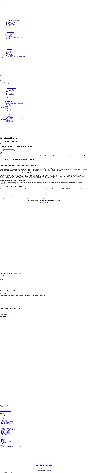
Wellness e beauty (5, 119)
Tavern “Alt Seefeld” (6, 432)
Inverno (6, 108)
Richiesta (1, 80)
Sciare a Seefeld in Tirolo (12, 109)
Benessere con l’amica (11, 95)
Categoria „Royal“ (8, 101)
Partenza (1, 150)
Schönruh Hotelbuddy (11, 88)
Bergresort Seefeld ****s (7, 419)
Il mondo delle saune (9, 121)
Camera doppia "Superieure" (44, 465)
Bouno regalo (14, 153)
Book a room (2, 153)
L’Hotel (3, 82)
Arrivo (1, 148)
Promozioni (7, 106)
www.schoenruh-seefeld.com (5, 411)
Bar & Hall (9, 84)
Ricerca (1, 152)
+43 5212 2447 (3, 407)
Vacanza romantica (10, 93)
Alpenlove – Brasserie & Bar (7, 428)
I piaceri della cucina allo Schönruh (13, 85)
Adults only (7, 92)
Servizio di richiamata (6, 441)
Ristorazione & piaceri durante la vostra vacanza (14, 103)
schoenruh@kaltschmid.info (5, 410)
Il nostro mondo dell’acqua (10, 120)
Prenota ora (6, 80)
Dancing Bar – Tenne (6, 430)
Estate (6, 111)
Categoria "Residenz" (9, 102)
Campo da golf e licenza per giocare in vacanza (16, 118)
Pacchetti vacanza (8, 105)
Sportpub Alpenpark (6, 434)
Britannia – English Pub (6, 431)
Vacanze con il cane (11, 96)
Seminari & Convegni (11, 97)
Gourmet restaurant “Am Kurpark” (9, 429)
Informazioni (9, 87)
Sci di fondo (9, 110)
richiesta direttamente (44, 202)
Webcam (8, 91)
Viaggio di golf (10, 117)
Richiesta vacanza (8, 153)
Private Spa (7, 123)
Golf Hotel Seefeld (8, 116)
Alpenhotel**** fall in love (7, 421)
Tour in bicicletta (10, 115)
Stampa (3, 443)
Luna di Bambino (10, 94)
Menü (1, 75)
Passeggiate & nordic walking (12, 114)
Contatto (4, 439)
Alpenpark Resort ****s (7, 418)
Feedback (4, 440)
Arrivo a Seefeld (8, 83)
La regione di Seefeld (11, 90)
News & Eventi (10, 89)
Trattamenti (7, 122)
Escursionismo (10, 112)
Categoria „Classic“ (8, 99)
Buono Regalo (7, 104)
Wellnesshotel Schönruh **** (8, 422)
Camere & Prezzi (5, 98)
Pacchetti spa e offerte (9, 124)
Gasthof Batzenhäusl (6, 423)
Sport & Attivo (5, 107)
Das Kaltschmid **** (6, 420)
